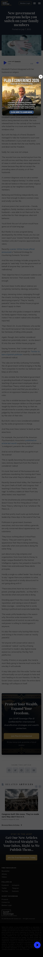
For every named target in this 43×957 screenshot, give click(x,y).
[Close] (41, 77)
